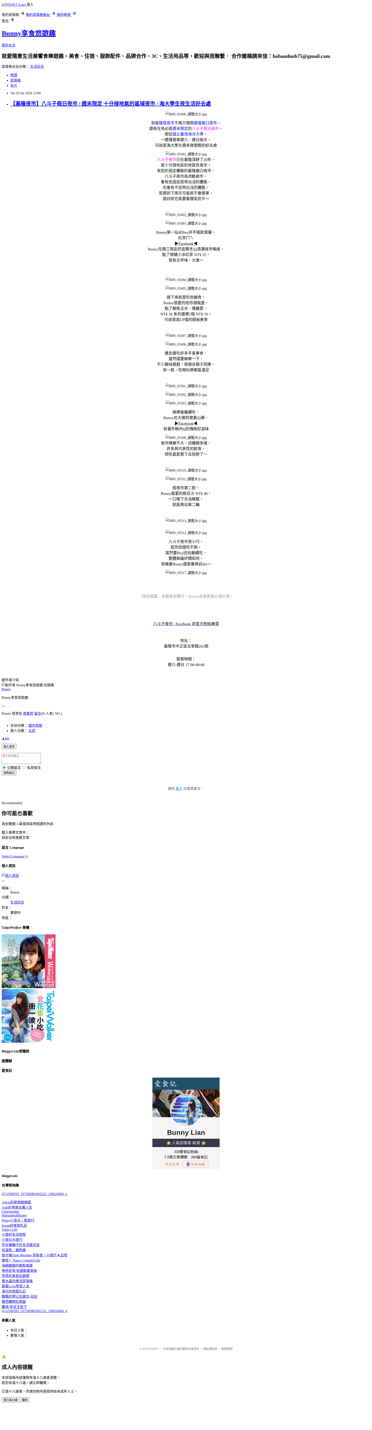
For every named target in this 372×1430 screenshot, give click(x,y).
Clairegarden (10, 1211)
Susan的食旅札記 (14, 1225)
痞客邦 (28, 713)
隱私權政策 (210, 1348)
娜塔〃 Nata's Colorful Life (21, 1260)
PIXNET (154, 1348)
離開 (25, 1400)
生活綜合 (37, 66)
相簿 (13, 75)
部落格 (15, 80)
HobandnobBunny (14, 1215)
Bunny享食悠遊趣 (29, 33)
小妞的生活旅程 (14, 1234)
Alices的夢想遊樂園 (16, 1202)
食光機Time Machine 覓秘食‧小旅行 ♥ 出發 (34, 1255)
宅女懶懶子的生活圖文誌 (21, 1245)
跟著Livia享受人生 (15, 1286)
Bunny (6, 689)
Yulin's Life (9, 1229)
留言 (37, 713)
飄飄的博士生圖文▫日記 (19, 1296)
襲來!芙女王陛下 (14, 1307)
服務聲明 (226, 1348)
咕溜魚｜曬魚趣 (14, 1250)
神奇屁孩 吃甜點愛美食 (19, 1271)
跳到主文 (9, 45)
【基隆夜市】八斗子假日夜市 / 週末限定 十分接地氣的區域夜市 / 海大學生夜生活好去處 (110, 103)
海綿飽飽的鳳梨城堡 (17, 1265)
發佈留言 (9, 772)
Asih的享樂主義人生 (17, 1207)
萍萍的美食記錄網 (15, 1276)
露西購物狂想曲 (14, 1302)
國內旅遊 (35, 725)
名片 (13, 85)
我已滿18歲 (10, 1400)
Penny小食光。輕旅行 (18, 1220)
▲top (5, 738)
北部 (31, 731)
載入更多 (9, 746)
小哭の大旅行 (12, 1240)
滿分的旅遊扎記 (14, 1291)
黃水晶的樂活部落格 (17, 1281)
